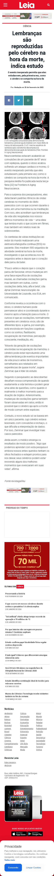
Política (39, 726)
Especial (23, 735)
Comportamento (11, 744)
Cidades (7, 735)
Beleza (7, 720)
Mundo (39, 717)
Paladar (39, 723)
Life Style (24, 744)
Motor (38, 713)
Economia (24, 723)
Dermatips (24, 720)
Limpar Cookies (33, 867)
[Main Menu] (5, 5)
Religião (39, 732)
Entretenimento (26, 729)
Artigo (6, 717)
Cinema (7, 741)
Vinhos (39, 750)
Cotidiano (8, 747)
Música (39, 720)
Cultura (23, 713)
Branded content (8, 727)
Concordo (13, 867)
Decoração (24, 717)
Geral (22, 741)
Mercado (24, 747)
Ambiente (8, 713)
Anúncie (7, 765)
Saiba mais (9, 860)
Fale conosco (10, 762)
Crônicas (8, 750)
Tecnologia (40, 744)
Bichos (7, 723)
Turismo (39, 747)
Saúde (38, 735)
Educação (24, 726)
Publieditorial (41, 729)
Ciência (20, 587)
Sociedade (40, 741)
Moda (22, 750)
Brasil (6, 732)
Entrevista (24, 732)
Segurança (40, 738)
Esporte (23, 738)
